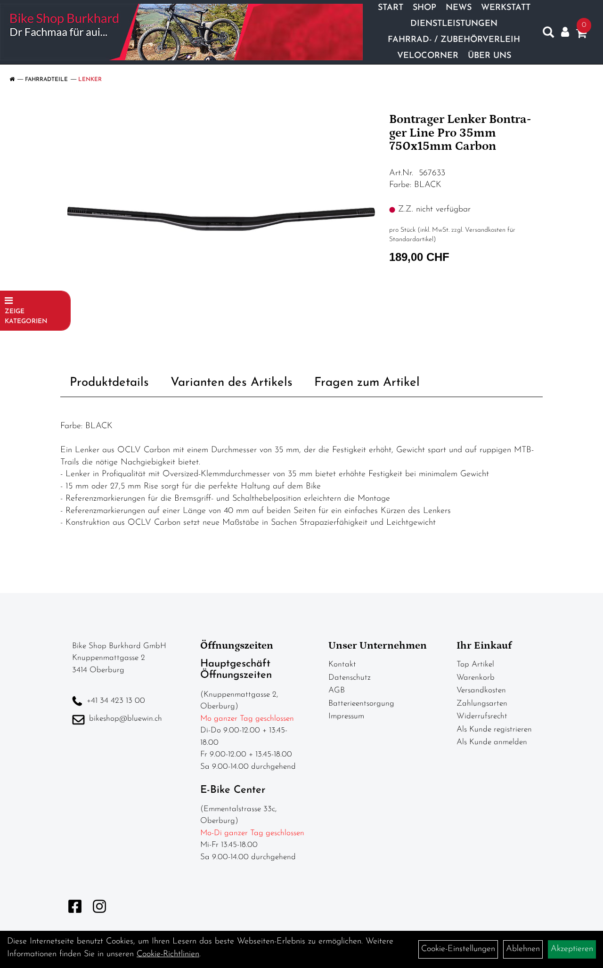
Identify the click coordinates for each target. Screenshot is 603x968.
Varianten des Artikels (232, 382)
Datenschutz (349, 678)
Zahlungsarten (481, 704)
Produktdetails (109, 382)
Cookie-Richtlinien (168, 954)
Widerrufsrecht (481, 716)
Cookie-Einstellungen (458, 949)
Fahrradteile (46, 79)
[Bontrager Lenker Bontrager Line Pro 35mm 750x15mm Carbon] (221, 219)
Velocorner (427, 56)
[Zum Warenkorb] (581, 35)
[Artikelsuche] (548, 34)
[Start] (12, 79)
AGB (336, 690)
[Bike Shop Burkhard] (181, 32)
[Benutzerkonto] (565, 32)
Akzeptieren (572, 949)
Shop (424, 8)
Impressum (346, 716)
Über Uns (489, 56)
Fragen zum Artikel (367, 382)
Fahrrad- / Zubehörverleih (454, 40)
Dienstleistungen (453, 24)
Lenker (90, 79)
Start (390, 8)
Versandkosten (481, 690)
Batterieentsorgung (361, 704)
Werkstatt (505, 8)
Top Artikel (475, 664)
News (459, 8)
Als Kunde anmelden (491, 742)
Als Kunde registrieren (494, 729)
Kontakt (342, 664)
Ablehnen (523, 949)
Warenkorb (475, 678)
